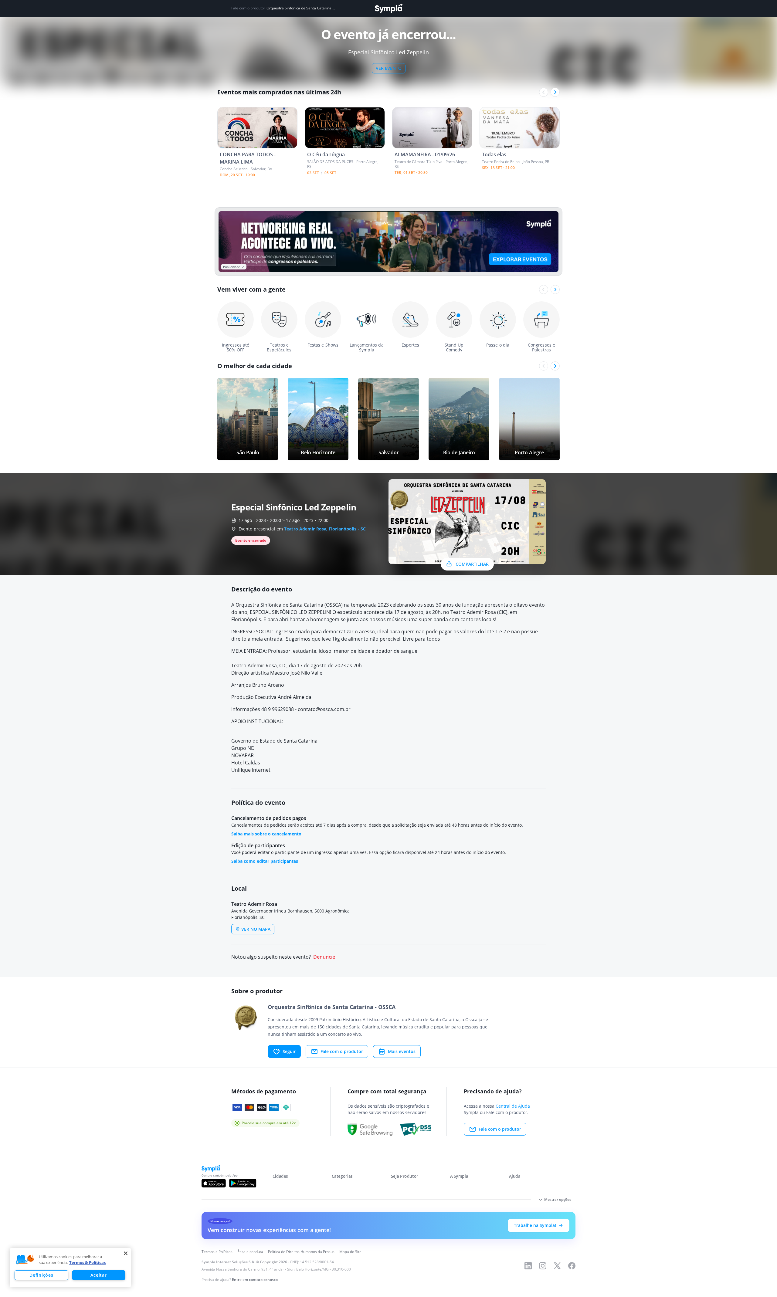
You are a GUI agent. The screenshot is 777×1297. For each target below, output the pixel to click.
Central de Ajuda (513, 1106)
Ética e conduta (250, 1251)
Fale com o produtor (342, 1051)
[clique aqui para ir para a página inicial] (388, 8)
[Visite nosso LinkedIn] (528, 1265)
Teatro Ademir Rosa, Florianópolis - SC (325, 529)
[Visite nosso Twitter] (557, 1265)
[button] (25, 1259)
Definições (41, 1275)
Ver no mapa (255, 929)
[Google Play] (242, 1183)
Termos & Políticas (87, 1262)
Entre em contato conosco (255, 1279)
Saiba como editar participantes (264, 861)
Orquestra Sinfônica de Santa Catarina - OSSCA (301, 8)
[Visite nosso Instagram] (542, 1265)
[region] (70, 1267)
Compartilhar (472, 564)
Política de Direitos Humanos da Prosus (301, 1251)
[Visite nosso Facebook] (571, 1265)
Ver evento (389, 68)
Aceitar (98, 1275)
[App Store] (214, 1183)
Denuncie (324, 957)
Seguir (289, 1051)
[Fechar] (125, 1253)
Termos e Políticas (217, 1251)
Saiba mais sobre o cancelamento (266, 834)
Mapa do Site (350, 1251)
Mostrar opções (557, 1199)
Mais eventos (402, 1051)
